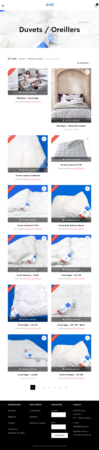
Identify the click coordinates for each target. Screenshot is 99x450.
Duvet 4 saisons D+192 (71, 164)
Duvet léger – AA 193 (28, 324)
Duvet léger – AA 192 (71, 275)
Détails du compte (38, 422)
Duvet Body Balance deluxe (71, 225)
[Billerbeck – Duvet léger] (28, 81)
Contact (11, 422)
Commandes (35, 410)
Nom (53, 422)
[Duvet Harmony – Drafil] (28, 253)
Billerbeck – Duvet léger (28, 98)
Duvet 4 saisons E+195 (28, 225)
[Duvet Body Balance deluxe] (71, 203)
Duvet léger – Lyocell (27, 374)
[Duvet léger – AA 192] (71, 253)
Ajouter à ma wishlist (44, 71)
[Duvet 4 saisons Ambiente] (28, 153)
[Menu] (3, 5)
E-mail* (54, 410)
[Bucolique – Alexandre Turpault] (71, 95)
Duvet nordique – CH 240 (71, 374)
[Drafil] (49, 4)
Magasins (12, 416)
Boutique (12, 410)
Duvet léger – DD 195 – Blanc (71, 324)
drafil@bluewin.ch (81, 426)
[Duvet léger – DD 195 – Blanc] (71, 303)
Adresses (33, 416)
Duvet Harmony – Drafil (28, 275)
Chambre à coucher (35, 58)
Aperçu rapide (29, 92)
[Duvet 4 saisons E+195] (28, 203)
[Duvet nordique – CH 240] (71, 353)
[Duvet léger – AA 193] (28, 303)
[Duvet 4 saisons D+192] (71, 148)
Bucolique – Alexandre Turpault (71, 125)
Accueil (22, 58)
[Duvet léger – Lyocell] (28, 353)
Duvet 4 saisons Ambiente (28, 175)
